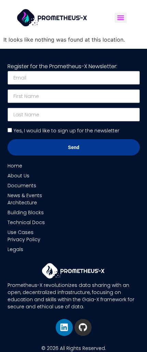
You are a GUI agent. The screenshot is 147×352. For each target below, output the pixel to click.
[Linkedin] (64, 327)
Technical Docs (26, 222)
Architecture (22, 202)
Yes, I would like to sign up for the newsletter (66, 130)
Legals (15, 249)
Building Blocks (26, 212)
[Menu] (121, 18)
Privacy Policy (24, 239)
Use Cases (21, 232)
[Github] (83, 327)
